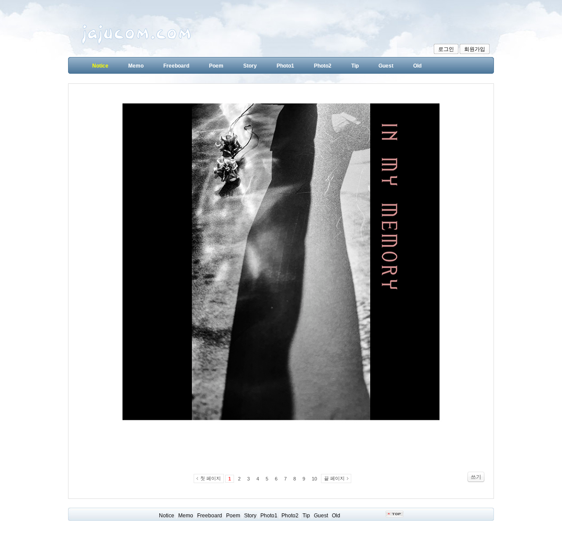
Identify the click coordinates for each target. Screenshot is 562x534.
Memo (136, 66)
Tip (355, 66)
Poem (216, 66)
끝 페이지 (334, 478)
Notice (100, 66)
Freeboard (176, 66)
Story (250, 66)
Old (417, 66)
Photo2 (322, 66)
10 (314, 478)
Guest (385, 66)
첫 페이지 (210, 478)
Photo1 (285, 66)
